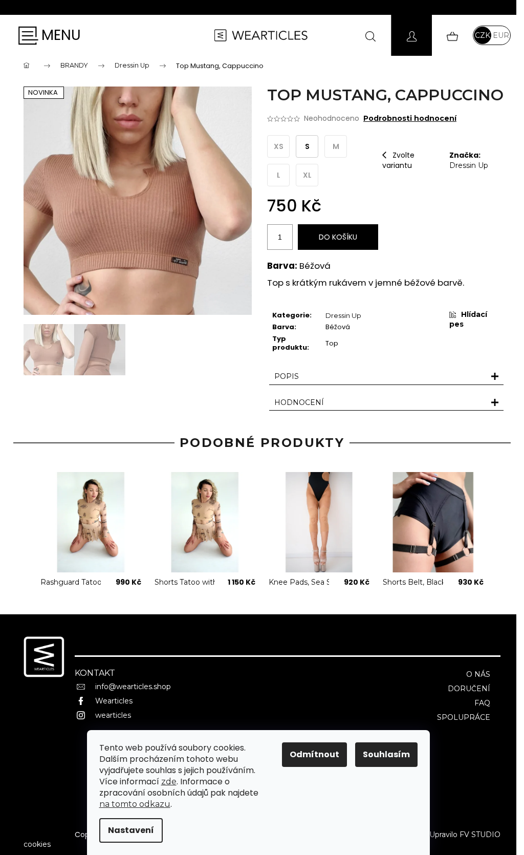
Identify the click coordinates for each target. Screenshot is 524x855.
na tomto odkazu (134, 804)
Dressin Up (468, 165)
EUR (501, 35)
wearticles (113, 715)
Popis (286, 376)
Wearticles (114, 701)
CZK (482, 35)
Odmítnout (314, 754)
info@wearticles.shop (133, 686)
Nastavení (131, 830)
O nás (478, 674)
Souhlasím (386, 754)
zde (169, 781)
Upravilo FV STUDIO (464, 834)
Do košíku (338, 237)
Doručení (469, 688)
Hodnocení (299, 402)
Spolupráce (463, 717)
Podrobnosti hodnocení (409, 118)
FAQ (482, 703)
